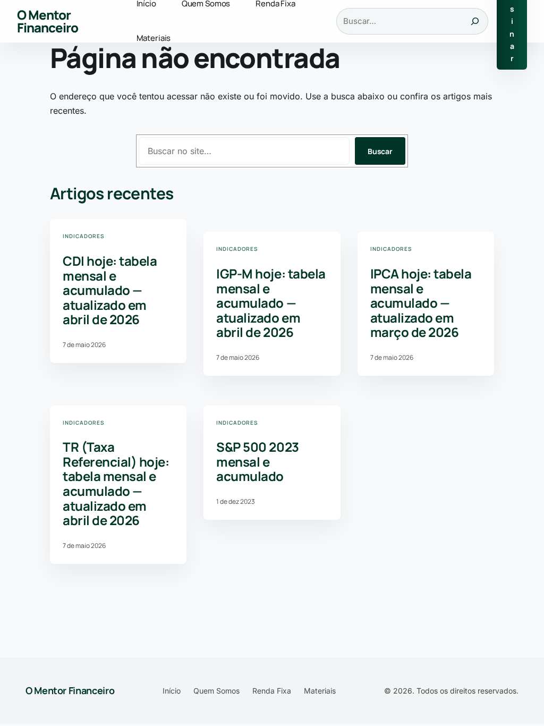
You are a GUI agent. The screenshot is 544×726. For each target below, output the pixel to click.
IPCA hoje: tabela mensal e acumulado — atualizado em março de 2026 (421, 303)
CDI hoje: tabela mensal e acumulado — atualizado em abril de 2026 (110, 290)
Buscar (380, 151)
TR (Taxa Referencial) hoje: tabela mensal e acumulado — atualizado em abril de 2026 (116, 484)
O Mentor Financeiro (47, 21)
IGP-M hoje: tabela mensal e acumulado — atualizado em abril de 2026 (270, 303)
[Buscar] (475, 21)
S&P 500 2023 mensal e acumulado (257, 462)
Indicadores (83, 236)
